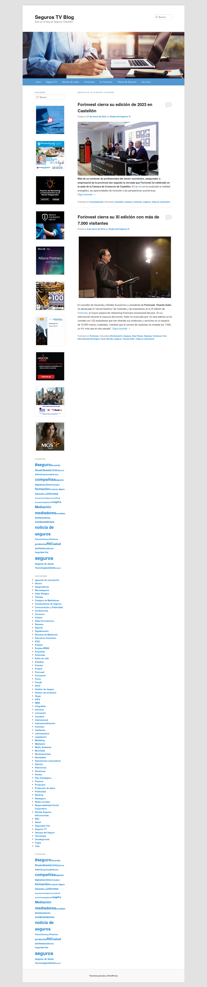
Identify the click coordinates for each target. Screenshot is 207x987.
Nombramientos (43, 753)
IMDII (37, 702)
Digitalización (42, 631)
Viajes (38, 842)
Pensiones (40, 771)
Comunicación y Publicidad (49, 607)
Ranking (39, 794)
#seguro (43, 464)
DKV (51, 485)
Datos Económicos (44, 620)
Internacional (41, 719)
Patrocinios (40, 767)
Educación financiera (45, 637)
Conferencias (41, 610)
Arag (43, 474)
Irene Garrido (107, 338)
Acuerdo (55, 465)
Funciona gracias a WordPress (103, 975)
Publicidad (40, 791)
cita (140, 186)
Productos (40, 784)
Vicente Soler (129, 338)
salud (57, 544)
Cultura (38, 617)
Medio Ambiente (43, 747)
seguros (147, 201)
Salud (38, 822)
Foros (38, 678)
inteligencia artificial (51, 498)
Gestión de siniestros (45, 692)
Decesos (39, 624)
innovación (40, 712)
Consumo (40, 614)
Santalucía (48, 548)
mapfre (56, 502)
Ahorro (38, 583)
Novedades (40, 757)
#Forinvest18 (116, 335)
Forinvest (137, 201)
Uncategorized (96, 201)
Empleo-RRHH (42, 648)
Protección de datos (45, 788)
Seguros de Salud (44, 563)
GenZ (37, 685)
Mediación (43, 506)
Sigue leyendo (87, 194)
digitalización (42, 484)
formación (42, 489)
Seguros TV (51, 81)
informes (52, 494)
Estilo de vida (42, 658)
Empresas (40, 651)
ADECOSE (52, 470)
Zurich (58, 568)
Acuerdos (41, 470)
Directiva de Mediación (46, 634)
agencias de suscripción (47, 579)
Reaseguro (40, 798)
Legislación (41, 736)
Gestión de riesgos (44, 689)
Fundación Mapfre (57, 489)
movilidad (60, 513)
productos (41, 544)
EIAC (37, 641)
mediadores (45, 512)
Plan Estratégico (43, 777)
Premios (53, 539)
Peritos (38, 774)
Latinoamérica (42, 733)
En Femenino (106, 81)
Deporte (39, 627)
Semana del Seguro (45, 832)
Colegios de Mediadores (47, 600)
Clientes (39, 596)
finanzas (148, 335)
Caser (56, 474)
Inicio (38, 81)
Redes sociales (42, 801)
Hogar (38, 695)
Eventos (39, 665)
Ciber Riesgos (42, 593)
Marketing (40, 740)
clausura (128, 201)
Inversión (39, 726)
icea (45, 494)
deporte (60, 479)
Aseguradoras (42, 586)
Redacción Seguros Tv (120, 116)
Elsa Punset (137, 335)
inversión (39, 502)
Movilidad (40, 750)
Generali (39, 493)
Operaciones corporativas (48, 760)
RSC (50, 543)
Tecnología (41, 567)
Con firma (146, 81)
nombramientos (44, 522)
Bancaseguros (42, 590)
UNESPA (51, 567)
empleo (56, 484)
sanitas (39, 548)
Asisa (47, 474)
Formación (40, 675)
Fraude (38, 682)
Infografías (40, 706)
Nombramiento (42, 517)
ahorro (61, 470)
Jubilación (40, 730)
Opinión (39, 764)
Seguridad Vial (41, 552)
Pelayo (46, 539)
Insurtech (39, 498)
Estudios (39, 661)
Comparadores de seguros (48, 603)
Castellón (119, 201)
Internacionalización (45, 723)
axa (52, 474)
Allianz (38, 474)
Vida (37, 846)
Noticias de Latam (70, 81)
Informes (39, 709)
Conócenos (89, 81)
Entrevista (40, 654)
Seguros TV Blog (54, 16)
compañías (45, 479)
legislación (47, 502)
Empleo (39, 644)
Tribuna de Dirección (126, 81)
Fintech (38, 668)
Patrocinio (39, 539)
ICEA (37, 699)
